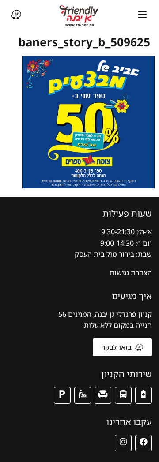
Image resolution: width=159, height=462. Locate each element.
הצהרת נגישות (131, 273)
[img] (143, 395)
